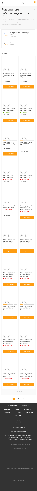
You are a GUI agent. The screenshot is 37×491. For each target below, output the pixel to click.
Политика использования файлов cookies (20, 468)
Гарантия (29, 412)
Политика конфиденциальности (20, 444)
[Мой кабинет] (30, 3)
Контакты (18, 416)
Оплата (18, 412)
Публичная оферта (20, 448)
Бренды (7, 409)
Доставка (8, 412)
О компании (13, 405)
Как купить (28, 409)
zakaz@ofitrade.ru (20, 431)
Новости (25, 405)
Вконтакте (19, 422)
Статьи (17, 409)
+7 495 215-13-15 (19, 427)
